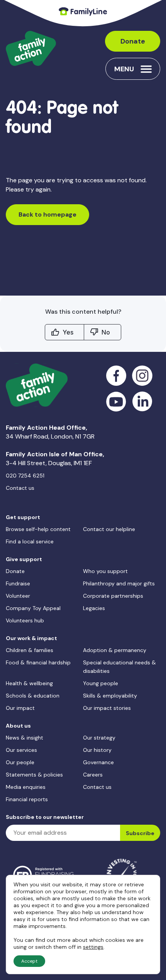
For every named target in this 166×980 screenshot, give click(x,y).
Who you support (105, 571)
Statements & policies (34, 774)
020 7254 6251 (25, 475)
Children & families (29, 650)
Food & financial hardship (38, 662)
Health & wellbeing (29, 683)
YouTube (116, 402)
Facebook (116, 375)
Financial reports (27, 799)
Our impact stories (107, 707)
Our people (20, 762)
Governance (98, 762)
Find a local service (30, 541)
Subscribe (140, 833)
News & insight (24, 737)
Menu (124, 69)
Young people (100, 683)
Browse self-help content (38, 529)
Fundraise (18, 583)
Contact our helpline (109, 529)
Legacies (94, 608)
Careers (93, 774)
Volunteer (18, 595)
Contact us (20, 487)
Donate (132, 41)
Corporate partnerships (113, 595)
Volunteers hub (25, 620)
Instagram (142, 375)
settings (93, 946)
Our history (97, 749)
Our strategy (99, 737)
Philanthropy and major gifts (119, 583)
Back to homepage (47, 214)
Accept (29, 961)
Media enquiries (26, 786)
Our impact (20, 707)
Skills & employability (110, 695)
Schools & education (32, 695)
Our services (21, 749)
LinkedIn (142, 402)
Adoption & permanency (114, 650)
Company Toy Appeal (33, 608)
